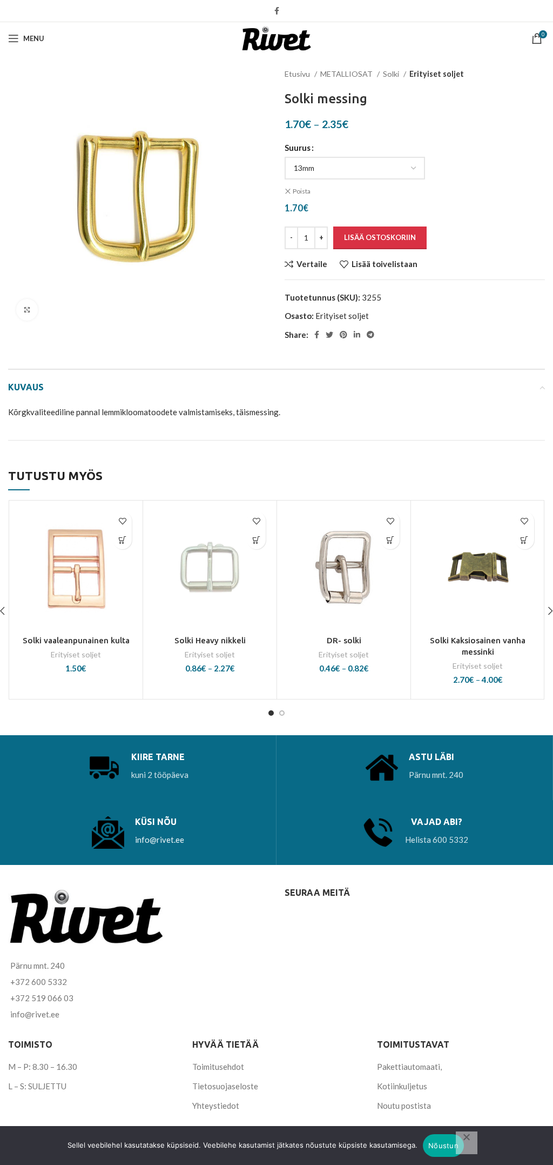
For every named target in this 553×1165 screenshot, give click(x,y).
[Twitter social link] (329, 335)
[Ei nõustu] (466, 1142)
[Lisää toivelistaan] (122, 520)
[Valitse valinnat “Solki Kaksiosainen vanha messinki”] (524, 539)
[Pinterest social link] (343, 335)
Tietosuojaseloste (225, 1086)
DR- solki (344, 640)
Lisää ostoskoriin (380, 237)
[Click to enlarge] (27, 310)
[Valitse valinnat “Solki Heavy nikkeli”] (256, 539)
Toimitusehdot (218, 1066)
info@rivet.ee (159, 839)
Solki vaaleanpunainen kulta (76, 640)
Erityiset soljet (436, 73)
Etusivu (298, 73)
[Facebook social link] (276, 11)
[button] (122, 539)
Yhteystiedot (215, 1105)
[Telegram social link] (370, 335)
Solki (392, 73)
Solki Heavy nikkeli (210, 640)
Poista (302, 191)
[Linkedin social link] (356, 335)
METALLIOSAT (347, 73)
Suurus (298, 147)
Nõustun (443, 1145)
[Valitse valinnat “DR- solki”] (390, 539)
